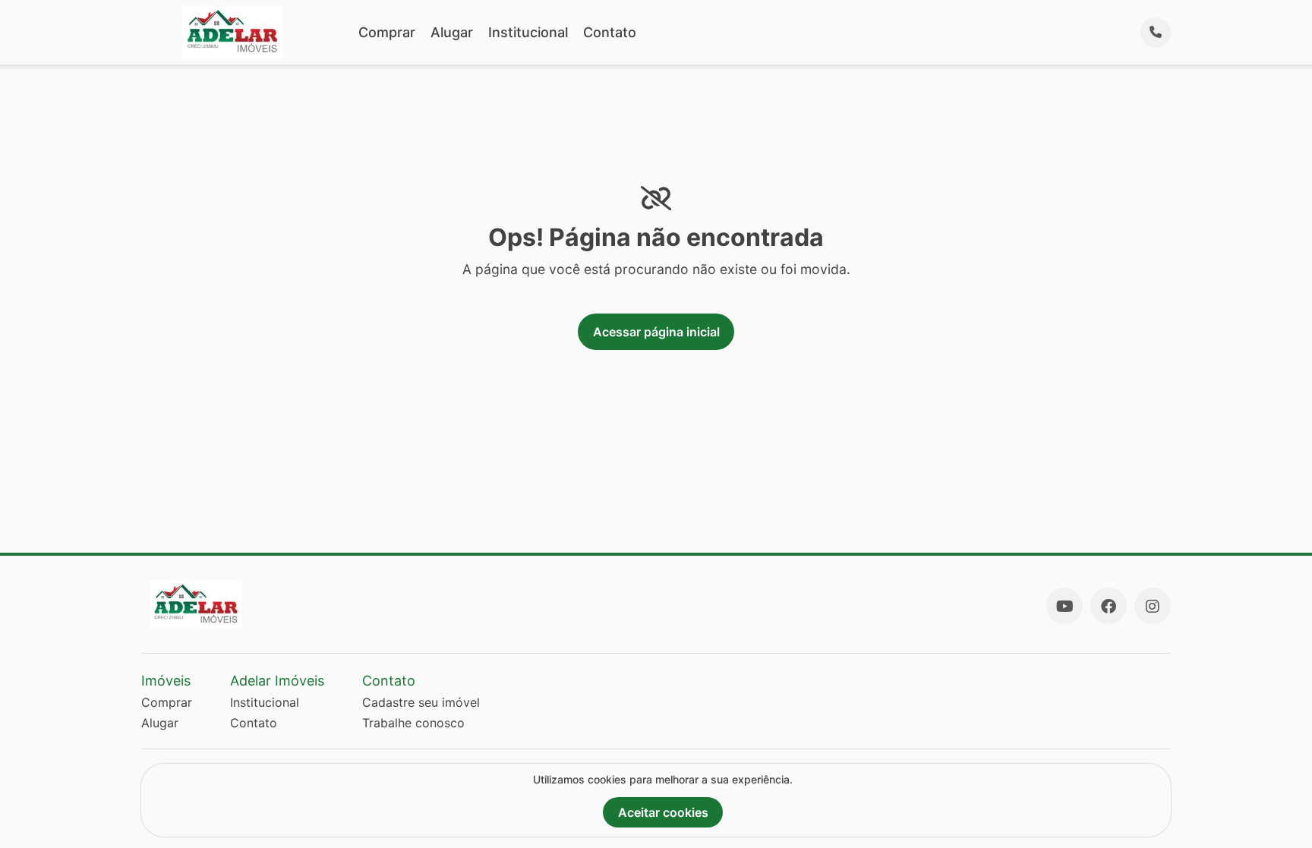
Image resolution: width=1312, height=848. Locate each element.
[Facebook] (1108, 606)
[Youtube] (1064, 606)
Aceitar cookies (663, 812)
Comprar (386, 32)
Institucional (528, 32)
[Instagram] (1152, 606)
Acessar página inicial (656, 331)
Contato (609, 32)
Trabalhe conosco (413, 722)
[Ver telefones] (1155, 32)
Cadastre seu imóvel (421, 702)
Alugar (451, 32)
